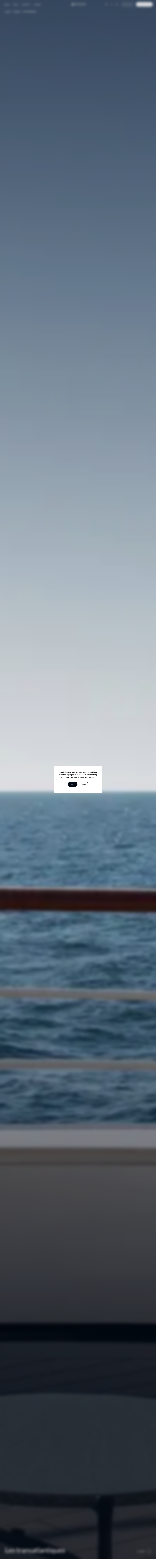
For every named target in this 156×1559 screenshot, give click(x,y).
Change (83, 784)
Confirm (72, 784)
